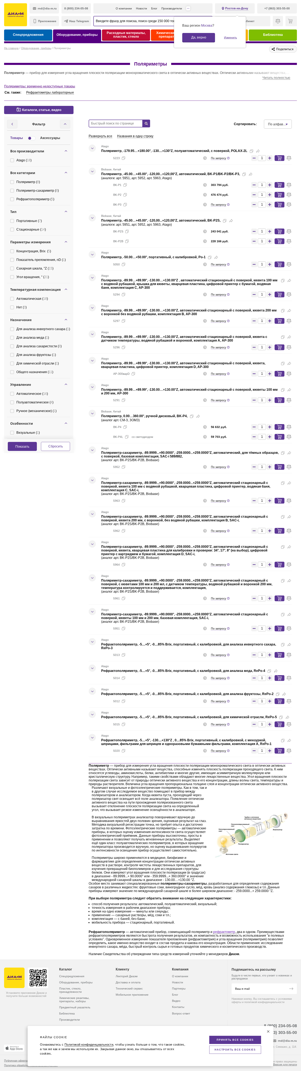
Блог (154, 8)
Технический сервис (129, 988)
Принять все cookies (235, 1039)
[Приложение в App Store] (14, 1048)
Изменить (230, 37)
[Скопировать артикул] (123, 158)
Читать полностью (276, 77)
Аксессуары (50, 138)
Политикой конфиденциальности (88, 1044)
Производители (171, 8)
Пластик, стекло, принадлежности (70, 990)
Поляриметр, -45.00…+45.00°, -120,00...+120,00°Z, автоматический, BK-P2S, (161, 220)
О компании (124, 8)
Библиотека (273, 34)
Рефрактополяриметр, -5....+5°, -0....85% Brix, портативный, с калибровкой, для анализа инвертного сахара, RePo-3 (188, 646)
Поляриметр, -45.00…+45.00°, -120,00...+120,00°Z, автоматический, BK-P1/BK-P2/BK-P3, (170, 174)
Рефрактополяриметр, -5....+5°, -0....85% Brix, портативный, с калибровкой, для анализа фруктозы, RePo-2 (187, 694)
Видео (176, 1000)
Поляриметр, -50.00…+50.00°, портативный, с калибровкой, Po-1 (153, 257)
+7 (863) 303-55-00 (279, 1032)
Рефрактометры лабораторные (50, 92)
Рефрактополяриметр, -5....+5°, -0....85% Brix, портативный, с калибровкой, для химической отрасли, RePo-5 (189, 717)
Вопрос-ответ (181, 1013)
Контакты (178, 1007)
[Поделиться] (258, 151)
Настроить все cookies (235, 1049)
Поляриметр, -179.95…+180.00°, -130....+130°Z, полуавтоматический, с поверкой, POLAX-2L (174, 151)
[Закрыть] (268, 1031)
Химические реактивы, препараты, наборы (74, 999)
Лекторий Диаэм (127, 976)
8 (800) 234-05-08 (280, 1025)
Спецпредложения (28, 34)
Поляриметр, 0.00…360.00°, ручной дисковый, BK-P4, (144, 416)
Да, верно (198, 37)
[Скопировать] (251, 151)
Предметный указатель (74, 1007)
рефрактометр (224, 932)
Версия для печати (285, 1064)
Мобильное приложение (132, 994)
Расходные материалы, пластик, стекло (126, 34)
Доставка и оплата (128, 982)
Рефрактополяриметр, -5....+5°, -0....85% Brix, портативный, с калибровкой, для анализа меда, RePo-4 (183, 670)
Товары (16, 138)
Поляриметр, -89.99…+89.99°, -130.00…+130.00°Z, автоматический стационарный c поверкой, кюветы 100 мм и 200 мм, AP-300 (189, 391)
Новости (141, 8)
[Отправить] (291, 989)
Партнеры (179, 988)
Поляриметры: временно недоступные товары (39, 86)
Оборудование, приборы (77, 34)
